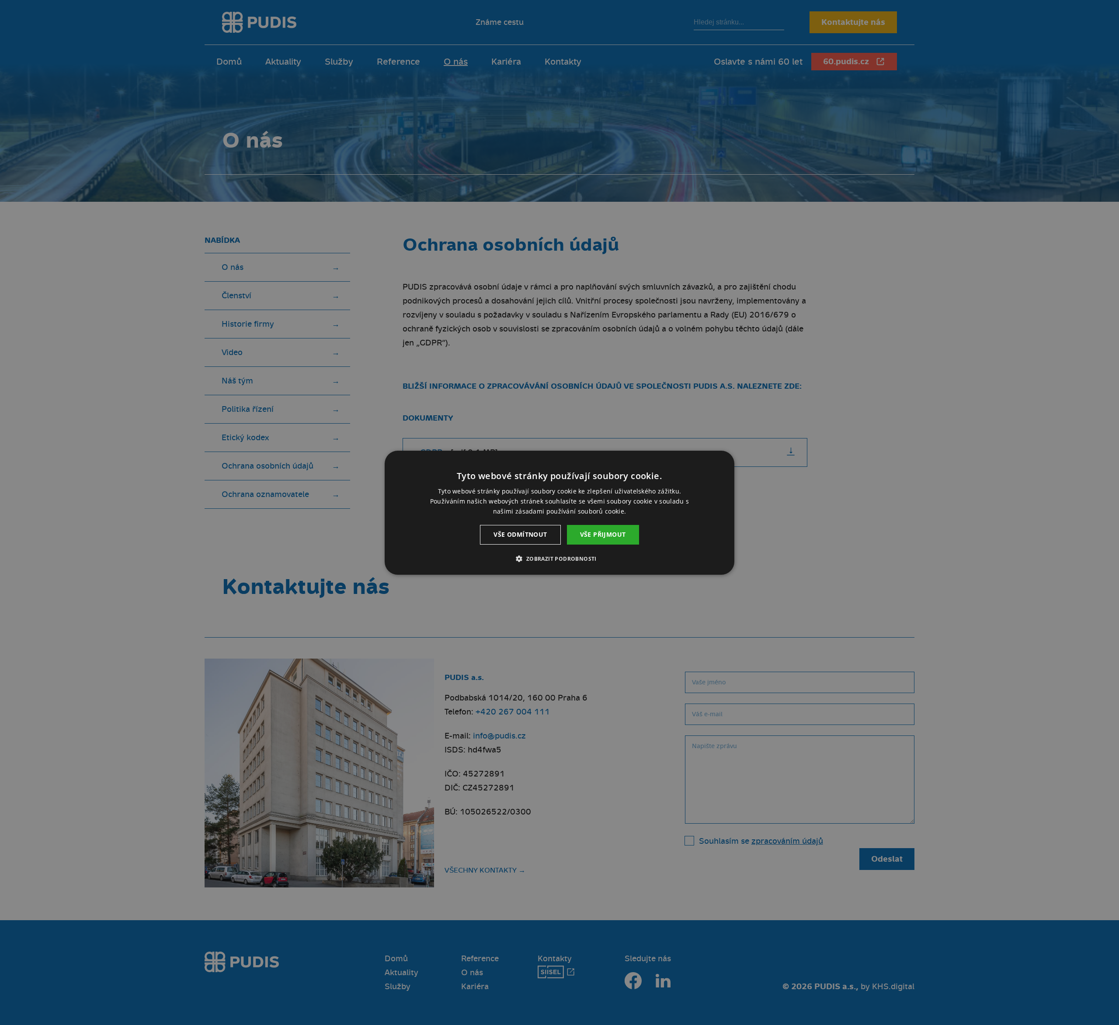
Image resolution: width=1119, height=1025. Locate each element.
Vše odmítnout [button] (520, 534)
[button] (559, 558)
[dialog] (559, 512)
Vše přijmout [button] (603, 534)
